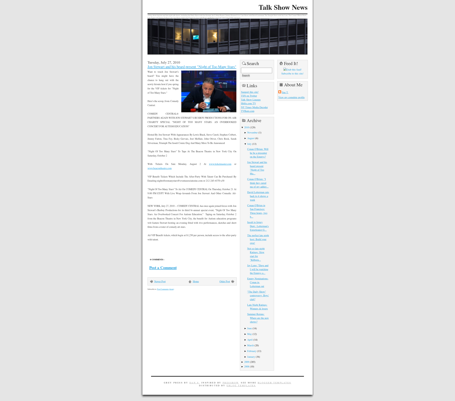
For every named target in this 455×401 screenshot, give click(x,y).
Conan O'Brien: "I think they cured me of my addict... (258, 182)
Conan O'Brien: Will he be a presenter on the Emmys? (257, 152)
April (250, 339)
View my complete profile (291, 97)
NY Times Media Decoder (254, 107)
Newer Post (160, 281)
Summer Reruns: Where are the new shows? (258, 317)
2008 (246, 366)
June (249, 328)
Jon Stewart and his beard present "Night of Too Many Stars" (192, 66)
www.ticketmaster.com (220, 164)
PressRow (231, 382)
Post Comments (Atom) (165, 289)
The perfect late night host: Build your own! (258, 239)
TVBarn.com (247, 111)
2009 (246, 362)
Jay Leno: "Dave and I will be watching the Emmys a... (257, 269)
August (251, 138)
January (251, 356)
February (251, 351)
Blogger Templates (274, 382)
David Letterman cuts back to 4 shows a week (258, 195)
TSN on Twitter (249, 95)
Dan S (194, 382)
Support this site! (250, 92)
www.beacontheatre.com (160, 168)
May (249, 334)
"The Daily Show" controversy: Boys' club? (258, 295)
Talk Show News (283, 7)
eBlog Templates (241, 385)
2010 (246, 127)
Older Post (225, 281)
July (249, 144)
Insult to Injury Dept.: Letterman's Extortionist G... (258, 226)
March (250, 345)
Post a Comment (163, 267)
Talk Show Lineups (251, 99)
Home (196, 281)
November (252, 132)
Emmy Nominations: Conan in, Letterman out (257, 282)
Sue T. (285, 92)
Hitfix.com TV (248, 103)
